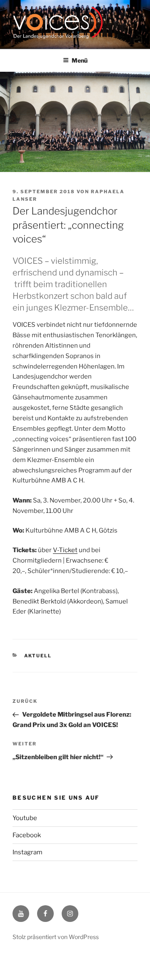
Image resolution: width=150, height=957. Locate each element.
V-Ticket (65, 550)
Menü (80, 60)
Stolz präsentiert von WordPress (55, 936)
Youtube (24, 818)
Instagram (27, 852)
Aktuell (38, 656)
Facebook (26, 835)
